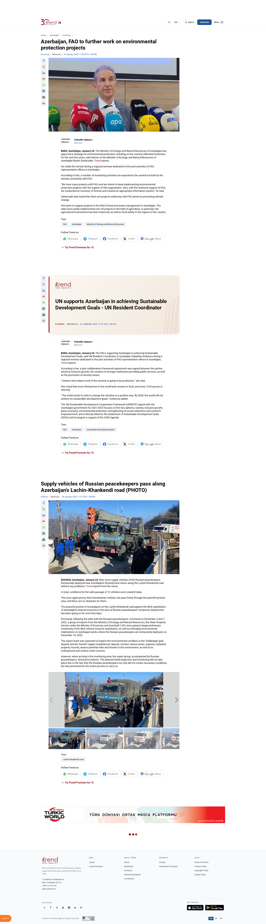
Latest (92, 862)
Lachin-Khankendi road (73, 759)
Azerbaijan (76, 224)
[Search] (169, 22)
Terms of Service (201, 862)
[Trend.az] (51, 22)
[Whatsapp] (44, 907)
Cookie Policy (200, 874)
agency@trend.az (49, 889)
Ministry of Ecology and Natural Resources (105, 224)
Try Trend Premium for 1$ (79, 247)
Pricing (162, 862)
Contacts (128, 870)
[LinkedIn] (75, 907)
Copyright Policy (201, 870)
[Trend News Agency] (50, 860)
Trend (97, 160)
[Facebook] (50, 907)
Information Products (168, 866)
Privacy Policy (200, 866)
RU (221, 918)
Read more (78, 143)
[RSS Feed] (81, 907)
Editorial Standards (132, 874)
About (126, 862)
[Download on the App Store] (195, 907)
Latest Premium (96, 866)
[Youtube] (62, 907)
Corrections (129, 879)
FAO (65, 224)
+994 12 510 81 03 (49, 886)
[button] (43, 60)
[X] (56, 907)
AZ (216, 918)
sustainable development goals (100, 429)
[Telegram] (68, 907)
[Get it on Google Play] (214, 907)
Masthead (128, 866)
